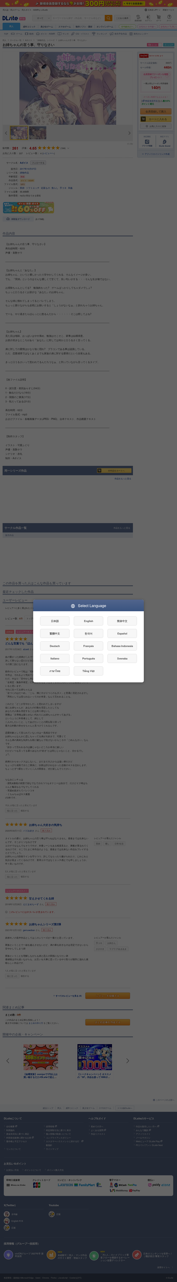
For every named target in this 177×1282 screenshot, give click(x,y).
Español (122, 633)
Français (88, 646)
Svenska (122, 658)
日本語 (55, 621)
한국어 (88, 633)
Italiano (54, 658)
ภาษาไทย (54, 671)
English (88, 621)
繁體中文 (55, 633)
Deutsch (55, 646)
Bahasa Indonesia (122, 646)
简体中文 (122, 621)
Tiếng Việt (88, 671)
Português (88, 658)
